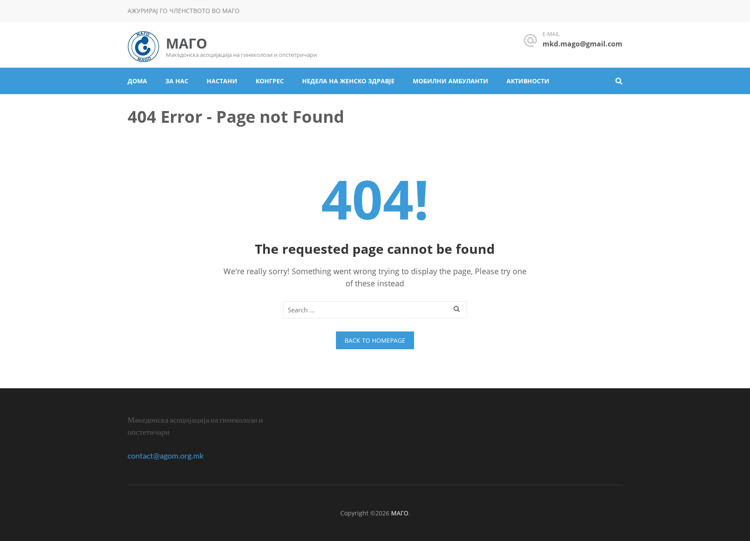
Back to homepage (375, 340)
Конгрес (270, 81)
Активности (528, 81)
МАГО (186, 43)
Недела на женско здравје (348, 81)
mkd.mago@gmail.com (582, 44)
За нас (176, 81)
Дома (137, 81)
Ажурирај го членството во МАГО (184, 10)
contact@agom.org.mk (166, 455)
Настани (222, 81)
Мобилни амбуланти (450, 81)
